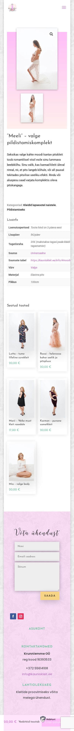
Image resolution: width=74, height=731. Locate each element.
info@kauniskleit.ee (37, 674)
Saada (50, 596)
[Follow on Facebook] (13, 616)
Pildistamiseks (16, 209)
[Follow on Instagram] (21, 616)
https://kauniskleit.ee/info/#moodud (52, 260)
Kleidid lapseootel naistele (39, 205)
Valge (34, 267)
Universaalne (38, 253)
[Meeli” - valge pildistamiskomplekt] (32, 121)
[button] (51, 34)
